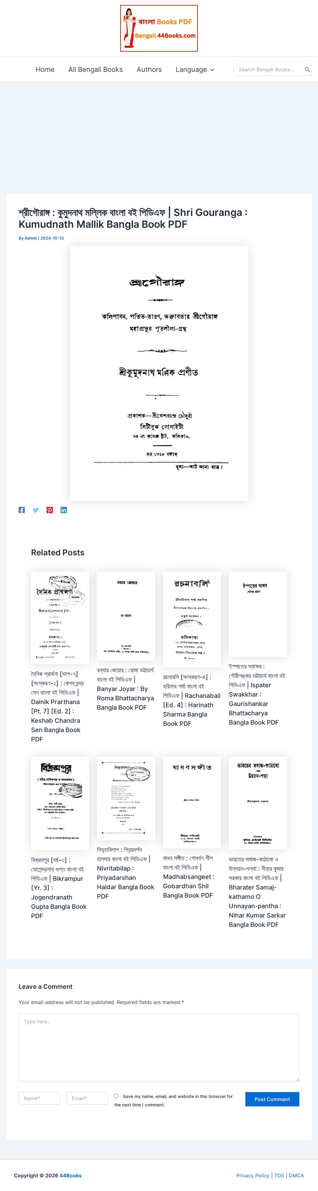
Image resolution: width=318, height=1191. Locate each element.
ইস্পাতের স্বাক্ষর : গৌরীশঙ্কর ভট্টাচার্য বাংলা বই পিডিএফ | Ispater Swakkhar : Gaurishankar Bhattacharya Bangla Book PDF (257, 694)
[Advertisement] (159, 128)
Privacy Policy (253, 1175)
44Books (71, 1175)
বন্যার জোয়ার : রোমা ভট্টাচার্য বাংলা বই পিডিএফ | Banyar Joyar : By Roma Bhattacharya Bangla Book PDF (125, 688)
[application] (210, 69)
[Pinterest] (50, 510)
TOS (279, 1175)
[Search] (307, 69)
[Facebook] (22, 510)
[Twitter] (36, 510)
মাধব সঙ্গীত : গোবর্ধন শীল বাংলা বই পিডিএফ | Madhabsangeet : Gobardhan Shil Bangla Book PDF (189, 876)
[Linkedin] (64, 510)
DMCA (296, 1175)
